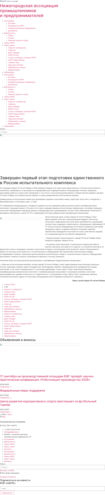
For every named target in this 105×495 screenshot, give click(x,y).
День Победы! (13, 53)
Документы (12, 31)
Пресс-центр (9, 45)
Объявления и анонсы (17, 67)
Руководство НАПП (16, 26)
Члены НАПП (9, 43)
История (11, 23)
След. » (10, 414)
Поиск (2, 129)
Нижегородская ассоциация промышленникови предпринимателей (29, 10)
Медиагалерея (14, 70)
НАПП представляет (16, 60)
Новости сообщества (17, 48)
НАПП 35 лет (13, 55)
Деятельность (9, 33)
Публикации (9, 72)
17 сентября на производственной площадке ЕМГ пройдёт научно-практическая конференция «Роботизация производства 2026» (47, 378)
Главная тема (13, 62)
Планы (10, 35)
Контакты (8, 449)
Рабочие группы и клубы (18, 40)
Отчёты (11, 38)
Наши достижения (15, 65)
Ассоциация (9, 21)
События (11, 50)
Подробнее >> (6, 387)
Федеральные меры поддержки (22, 390)
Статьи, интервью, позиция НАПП (22, 58)
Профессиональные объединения (21, 28)
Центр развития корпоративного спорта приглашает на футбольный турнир (48, 403)
